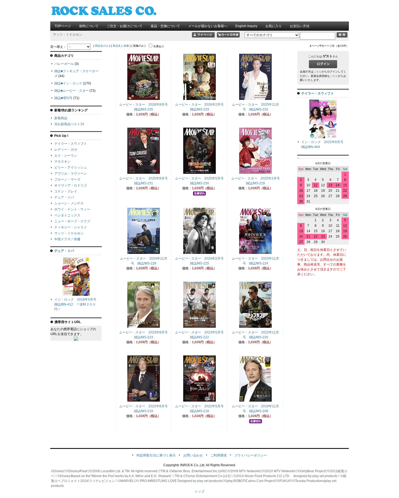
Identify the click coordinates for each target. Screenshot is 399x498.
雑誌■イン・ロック (68, 83)
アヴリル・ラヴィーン (70, 173)
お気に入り (273, 26)
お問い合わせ (193, 455)
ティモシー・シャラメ (70, 227)
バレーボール (64, 64)
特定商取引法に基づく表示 (156, 455)
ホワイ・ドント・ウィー (72, 209)
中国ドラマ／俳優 (67, 239)
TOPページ (63, 26)
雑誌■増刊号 (63, 98)
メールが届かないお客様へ (207, 26)
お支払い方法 (299, 26)
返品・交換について (165, 26)
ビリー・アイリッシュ (70, 167)
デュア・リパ (64, 197)
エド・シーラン (65, 155)
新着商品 (60, 118)
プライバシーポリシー (250, 455)
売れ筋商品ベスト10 (69, 124)
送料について (89, 26)
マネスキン (62, 161)
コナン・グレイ (65, 191)
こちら (318, 71)
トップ (199, 491)
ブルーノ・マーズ (67, 179)
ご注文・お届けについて (124, 26)
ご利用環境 (218, 455)
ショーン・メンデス (69, 203)
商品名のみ (102, 45)
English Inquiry (246, 26)
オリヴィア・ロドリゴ (70, 185)
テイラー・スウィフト (70, 144)
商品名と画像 (121, 45)
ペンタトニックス (67, 215)
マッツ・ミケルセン (69, 233)
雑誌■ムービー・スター (71, 91)
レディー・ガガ (65, 150)
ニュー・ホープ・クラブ (72, 221)
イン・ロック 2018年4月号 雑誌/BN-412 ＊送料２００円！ (77, 304)
